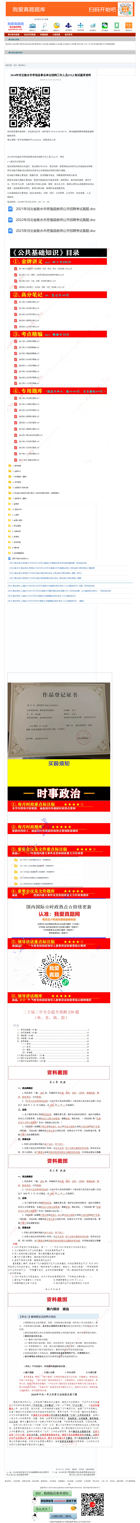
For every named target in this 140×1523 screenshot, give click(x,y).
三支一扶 (87, 44)
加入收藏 (44, 19)
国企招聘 (31, 44)
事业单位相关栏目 (15, 53)
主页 (15, 65)
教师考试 (38, 44)
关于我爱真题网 (109, 44)
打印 (67, 1469)
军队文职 (80, 44)
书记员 (93, 44)
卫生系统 (45, 44)
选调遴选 (52, 44)
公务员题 (59, 44)
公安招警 (73, 44)
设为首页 (37, 19)
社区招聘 (15, 44)
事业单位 (8, 44)
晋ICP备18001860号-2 (91, 1488)
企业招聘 (66, 44)
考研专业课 (23, 44)
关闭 (81, 1469)
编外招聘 (99, 44)
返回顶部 (90, 1469)
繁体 (74, 1469)
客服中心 (56, 29)
